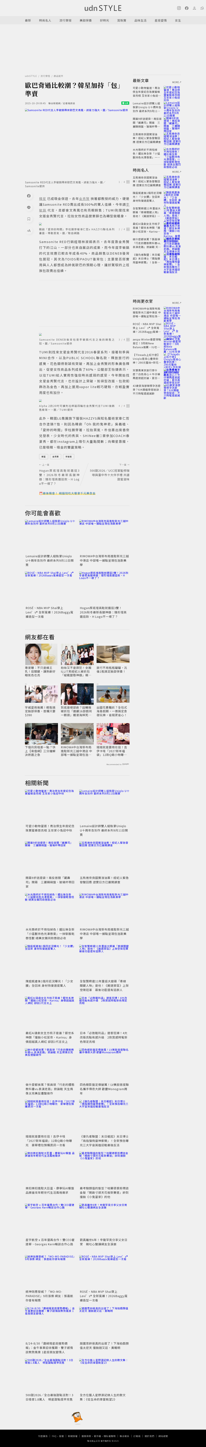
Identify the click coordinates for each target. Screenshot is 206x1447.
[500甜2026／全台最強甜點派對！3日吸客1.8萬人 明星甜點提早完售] (50, 1375)
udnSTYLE (31, 76)
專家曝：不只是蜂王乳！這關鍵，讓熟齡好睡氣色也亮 (40, 671)
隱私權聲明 (110, 1436)
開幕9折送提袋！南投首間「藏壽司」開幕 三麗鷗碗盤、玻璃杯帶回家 (50, 882)
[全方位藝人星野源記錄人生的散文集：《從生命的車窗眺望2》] (104, 1375)
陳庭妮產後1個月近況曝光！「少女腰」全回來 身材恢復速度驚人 (49, 983)
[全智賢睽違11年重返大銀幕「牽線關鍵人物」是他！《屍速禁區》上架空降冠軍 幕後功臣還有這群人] (104, 961)
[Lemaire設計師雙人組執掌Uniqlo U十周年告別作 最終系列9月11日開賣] (50, 536)
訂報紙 (137, 1436)
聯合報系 (124, 1436)
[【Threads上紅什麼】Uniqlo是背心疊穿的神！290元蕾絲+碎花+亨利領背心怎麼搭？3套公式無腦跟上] (172, 358)
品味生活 (140, 20)
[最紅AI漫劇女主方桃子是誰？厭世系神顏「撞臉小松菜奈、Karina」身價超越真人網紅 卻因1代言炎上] (50, 1013)
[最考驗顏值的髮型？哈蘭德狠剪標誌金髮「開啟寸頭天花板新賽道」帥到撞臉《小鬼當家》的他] (104, 1168)
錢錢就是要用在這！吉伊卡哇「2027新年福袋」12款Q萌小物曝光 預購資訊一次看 (113, 751)
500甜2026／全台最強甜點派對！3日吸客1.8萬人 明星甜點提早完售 (49, 1397)
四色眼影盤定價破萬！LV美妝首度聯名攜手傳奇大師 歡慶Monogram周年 (104, 1088)
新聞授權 (73, 1436)
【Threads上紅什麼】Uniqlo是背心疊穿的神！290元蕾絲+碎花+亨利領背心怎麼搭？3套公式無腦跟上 (147, 362)
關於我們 (149, 1436)
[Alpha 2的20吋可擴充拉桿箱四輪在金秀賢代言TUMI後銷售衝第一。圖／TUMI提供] (84, 400)
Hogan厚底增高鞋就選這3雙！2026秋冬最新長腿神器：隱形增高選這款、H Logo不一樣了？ (103, 612)
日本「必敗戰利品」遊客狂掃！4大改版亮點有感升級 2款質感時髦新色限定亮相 (103, 1037)
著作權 (97, 1436)
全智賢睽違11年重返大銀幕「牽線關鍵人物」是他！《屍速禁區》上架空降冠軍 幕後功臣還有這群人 (104, 985)
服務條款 (86, 1436)
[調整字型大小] (29, 230)
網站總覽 (163, 1436)
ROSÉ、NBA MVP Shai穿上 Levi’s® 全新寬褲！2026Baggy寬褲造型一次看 (49, 612)
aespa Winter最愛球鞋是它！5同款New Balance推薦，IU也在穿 (147, 345)
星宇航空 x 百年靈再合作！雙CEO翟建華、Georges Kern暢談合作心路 (50, 1242)
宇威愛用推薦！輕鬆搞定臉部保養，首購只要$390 (40, 711)
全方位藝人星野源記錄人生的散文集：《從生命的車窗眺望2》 (103, 1397)
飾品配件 (58, 76)
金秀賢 (55, 456)
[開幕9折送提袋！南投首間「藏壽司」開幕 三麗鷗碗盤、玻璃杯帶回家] (50, 858)
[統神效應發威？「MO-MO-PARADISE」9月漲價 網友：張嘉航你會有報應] (50, 1272)
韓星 (44, 456)
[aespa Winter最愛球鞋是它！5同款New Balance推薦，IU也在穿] (172, 343)
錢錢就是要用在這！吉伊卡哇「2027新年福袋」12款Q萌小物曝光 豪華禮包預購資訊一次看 (49, 1140)
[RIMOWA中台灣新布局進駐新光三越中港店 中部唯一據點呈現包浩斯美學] (104, 536)
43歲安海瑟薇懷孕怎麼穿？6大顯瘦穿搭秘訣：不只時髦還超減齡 (147, 389)
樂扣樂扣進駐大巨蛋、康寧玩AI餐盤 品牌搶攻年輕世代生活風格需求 (50, 1190)
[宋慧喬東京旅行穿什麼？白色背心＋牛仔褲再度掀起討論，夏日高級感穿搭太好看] (172, 374)
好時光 (104, 20)
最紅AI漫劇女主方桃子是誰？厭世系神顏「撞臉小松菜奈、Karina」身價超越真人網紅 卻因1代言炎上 (50, 1037)
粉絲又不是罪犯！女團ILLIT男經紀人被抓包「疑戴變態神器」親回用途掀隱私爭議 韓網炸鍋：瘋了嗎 (76, 671)
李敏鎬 (69, 456)
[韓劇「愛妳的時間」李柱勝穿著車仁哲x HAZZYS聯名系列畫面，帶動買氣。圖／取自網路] (84, 224)
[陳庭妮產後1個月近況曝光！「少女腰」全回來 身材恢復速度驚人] (50, 961)
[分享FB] (29, 196)
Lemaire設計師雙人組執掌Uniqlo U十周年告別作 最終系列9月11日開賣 (50, 560)
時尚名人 (45, 20)
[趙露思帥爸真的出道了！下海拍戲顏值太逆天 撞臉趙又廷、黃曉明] (104, 1324)
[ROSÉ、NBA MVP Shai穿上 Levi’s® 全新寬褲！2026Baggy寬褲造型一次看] (50, 588)
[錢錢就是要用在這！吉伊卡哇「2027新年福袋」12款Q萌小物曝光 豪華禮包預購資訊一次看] (50, 1117)
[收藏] (29, 219)
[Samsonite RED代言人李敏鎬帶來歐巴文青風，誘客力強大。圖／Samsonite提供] (77, 143)
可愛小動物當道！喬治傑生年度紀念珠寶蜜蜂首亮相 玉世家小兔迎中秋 (50, 828)
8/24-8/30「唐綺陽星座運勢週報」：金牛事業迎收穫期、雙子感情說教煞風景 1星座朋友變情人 (49, 1347)
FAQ (54, 1436)
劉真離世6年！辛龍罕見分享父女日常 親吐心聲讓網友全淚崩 (103, 1242)
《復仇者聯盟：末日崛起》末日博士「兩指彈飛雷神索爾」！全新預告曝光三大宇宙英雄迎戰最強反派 (104, 1140)
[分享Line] (29, 207)
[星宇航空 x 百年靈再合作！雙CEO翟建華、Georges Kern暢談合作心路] (50, 1220)
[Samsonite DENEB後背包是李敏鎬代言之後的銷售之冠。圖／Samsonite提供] (84, 334)
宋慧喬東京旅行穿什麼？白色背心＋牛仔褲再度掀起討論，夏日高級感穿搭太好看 (146, 376)
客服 (61, 1436)
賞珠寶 (121, 20)
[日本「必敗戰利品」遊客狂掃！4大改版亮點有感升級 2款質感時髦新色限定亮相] (104, 1013)
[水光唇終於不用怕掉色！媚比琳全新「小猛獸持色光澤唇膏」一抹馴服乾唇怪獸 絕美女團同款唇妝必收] (50, 910)
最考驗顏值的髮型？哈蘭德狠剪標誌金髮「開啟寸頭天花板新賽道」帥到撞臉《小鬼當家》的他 (104, 1192)
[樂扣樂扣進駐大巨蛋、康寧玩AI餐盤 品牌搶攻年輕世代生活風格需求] (50, 1168)
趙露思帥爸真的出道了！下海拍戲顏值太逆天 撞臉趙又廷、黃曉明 (104, 1345)
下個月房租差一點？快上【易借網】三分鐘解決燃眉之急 (40, 751)
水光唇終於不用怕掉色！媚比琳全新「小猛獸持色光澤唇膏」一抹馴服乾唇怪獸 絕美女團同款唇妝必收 (50, 933)
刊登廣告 (43, 1436)
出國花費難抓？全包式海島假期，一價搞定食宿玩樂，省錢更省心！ (112, 711)
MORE (175, 82)
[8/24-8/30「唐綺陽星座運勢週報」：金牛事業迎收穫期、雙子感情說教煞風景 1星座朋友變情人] (50, 1324)
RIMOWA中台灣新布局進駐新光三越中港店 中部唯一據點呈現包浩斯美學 (104, 560)
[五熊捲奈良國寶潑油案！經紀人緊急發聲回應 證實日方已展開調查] (104, 858)
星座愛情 (161, 20)
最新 (28, 20)
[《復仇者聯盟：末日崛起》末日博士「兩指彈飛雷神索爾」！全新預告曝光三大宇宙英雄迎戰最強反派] (104, 1117)
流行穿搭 (65, 20)
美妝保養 (86, 20)
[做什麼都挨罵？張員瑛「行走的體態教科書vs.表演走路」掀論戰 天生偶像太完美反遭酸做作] (50, 1065)
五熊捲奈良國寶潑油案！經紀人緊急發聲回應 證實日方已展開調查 (104, 880)
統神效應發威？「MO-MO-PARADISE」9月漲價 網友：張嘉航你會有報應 (49, 1295)
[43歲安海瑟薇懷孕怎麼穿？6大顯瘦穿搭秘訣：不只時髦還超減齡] (172, 389)
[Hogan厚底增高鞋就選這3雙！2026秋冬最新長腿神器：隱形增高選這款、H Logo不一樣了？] (104, 588)
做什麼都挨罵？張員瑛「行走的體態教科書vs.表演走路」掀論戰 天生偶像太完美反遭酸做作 (50, 1088)
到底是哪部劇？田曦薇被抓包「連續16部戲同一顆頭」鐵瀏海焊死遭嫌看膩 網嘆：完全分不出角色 (76, 711)
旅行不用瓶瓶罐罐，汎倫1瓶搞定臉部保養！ (112, 669)
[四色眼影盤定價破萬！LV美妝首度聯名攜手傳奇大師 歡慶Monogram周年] (104, 1065)
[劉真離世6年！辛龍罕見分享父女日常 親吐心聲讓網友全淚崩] (104, 1220)
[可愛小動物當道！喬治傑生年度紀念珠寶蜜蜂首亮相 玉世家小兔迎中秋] (50, 806)
